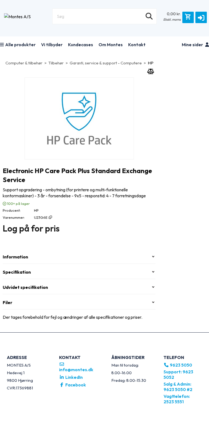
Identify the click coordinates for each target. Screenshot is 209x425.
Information (15, 257)
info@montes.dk (76, 369)
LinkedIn (73, 377)
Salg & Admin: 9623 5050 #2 (178, 386)
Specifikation (17, 272)
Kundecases (80, 44)
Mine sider (193, 44)
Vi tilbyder (52, 44)
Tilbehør (56, 62)
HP (150, 62)
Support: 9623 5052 (178, 374)
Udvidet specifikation (25, 287)
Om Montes (111, 44)
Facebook (75, 385)
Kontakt (137, 44)
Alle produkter (20, 44)
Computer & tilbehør (23, 62)
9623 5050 (180, 365)
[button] (201, 17)
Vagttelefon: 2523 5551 (177, 398)
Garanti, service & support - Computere (106, 62)
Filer (7, 302)
